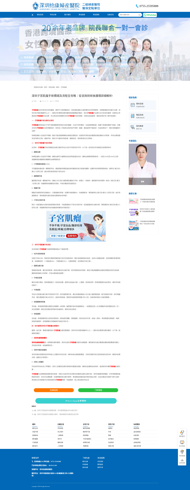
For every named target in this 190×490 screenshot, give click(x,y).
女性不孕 (86, 424)
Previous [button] (151, 141)
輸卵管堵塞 (86, 428)
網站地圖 (85, 467)
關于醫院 (67, 15)
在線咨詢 (110, 15)
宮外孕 (60, 439)
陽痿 (109, 435)
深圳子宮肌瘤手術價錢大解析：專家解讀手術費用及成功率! (58, 414)
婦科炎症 (35, 428)
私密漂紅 (136, 435)
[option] (142, 164)
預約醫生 (182, 436)
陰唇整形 (136, 439)
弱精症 (110, 428)
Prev (11, 49)
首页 (45, 87)
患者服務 (82, 15)
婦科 (57, 87)
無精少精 (111, 446)
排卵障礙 (85, 435)
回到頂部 (182, 462)
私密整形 (137, 424)
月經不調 (35, 432)
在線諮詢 (54, 390)
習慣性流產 (86, 442)
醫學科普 (100, 467)
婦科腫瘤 (35, 439)
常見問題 (100, 461)
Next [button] (154, 141)
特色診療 (53, 15)
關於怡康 (85, 461)
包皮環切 (111, 442)
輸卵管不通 (86, 432)
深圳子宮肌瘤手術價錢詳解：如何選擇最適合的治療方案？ (57, 410)
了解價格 (98, 390)
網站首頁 (40, 15)
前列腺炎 (111, 439)
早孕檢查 (60, 428)
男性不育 (111, 424)
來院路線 (182, 456)
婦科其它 (35, 446)
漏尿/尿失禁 (137, 446)
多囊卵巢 (85, 446)
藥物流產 (60, 442)
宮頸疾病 (35, 435)
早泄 (109, 432)
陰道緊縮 (136, 428)
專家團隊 (96, 15)
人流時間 (60, 446)
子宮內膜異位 (87, 439)
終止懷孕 (60, 432)
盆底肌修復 (137, 442)
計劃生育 (61, 424)
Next (179, 49)
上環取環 (60, 435)
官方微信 (182, 446)
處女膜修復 (137, 432)
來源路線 (85, 464)
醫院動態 (100, 464)
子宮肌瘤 (64, 87)
